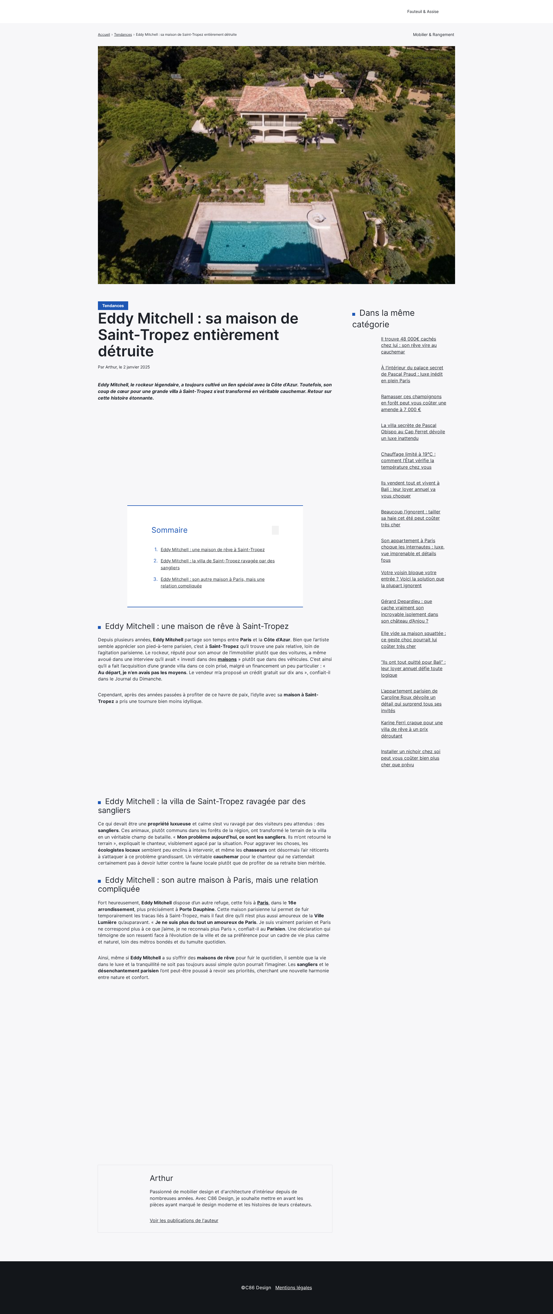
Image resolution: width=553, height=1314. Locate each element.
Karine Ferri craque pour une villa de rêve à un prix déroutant (412, 729)
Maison (443, 57)
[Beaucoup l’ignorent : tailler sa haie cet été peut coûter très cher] (363, 520)
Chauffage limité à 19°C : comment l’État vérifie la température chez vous (408, 460)
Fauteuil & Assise (423, 11)
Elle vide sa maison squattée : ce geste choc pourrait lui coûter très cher (413, 639)
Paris (262, 902)
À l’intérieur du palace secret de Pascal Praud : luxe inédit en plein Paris (412, 374)
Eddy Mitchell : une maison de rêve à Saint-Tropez (213, 549)
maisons (227, 659)
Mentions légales (293, 1287)
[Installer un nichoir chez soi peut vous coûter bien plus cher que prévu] (363, 759)
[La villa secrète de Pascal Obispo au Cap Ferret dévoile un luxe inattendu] (363, 433)
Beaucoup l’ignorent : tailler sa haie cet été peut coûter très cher (410, 518)
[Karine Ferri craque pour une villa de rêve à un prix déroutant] (363, 730)
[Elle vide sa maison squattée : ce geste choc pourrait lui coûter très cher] (363, 641)
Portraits (421, 103)
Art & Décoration (428, 80)
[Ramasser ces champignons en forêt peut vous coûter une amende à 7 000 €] (363, 404)
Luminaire (422, 57)
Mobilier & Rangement (433, 34)
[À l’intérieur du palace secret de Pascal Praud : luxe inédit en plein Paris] (363, 375)
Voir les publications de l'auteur (184, 1220)
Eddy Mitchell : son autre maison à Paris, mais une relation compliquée (213, 582)
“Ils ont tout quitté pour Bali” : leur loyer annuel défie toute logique (413, 668)
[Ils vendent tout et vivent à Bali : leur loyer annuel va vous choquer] (363, 491)
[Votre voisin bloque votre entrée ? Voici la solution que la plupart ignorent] (363, 580)
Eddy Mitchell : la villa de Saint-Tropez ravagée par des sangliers (218, 564)
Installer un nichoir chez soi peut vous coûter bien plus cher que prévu (410, 757)
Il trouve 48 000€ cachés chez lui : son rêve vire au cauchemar (409, 345)
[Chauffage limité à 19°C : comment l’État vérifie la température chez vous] (363, 462)
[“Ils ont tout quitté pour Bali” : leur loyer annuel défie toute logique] (363, 670)
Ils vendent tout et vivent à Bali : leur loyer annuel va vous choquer (410, 489)
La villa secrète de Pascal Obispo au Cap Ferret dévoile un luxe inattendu (413, 431)
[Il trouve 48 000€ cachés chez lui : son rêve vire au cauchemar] (363, 347)
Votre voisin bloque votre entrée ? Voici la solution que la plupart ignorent (412, 579)
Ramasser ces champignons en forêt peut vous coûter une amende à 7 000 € (413, 403)
